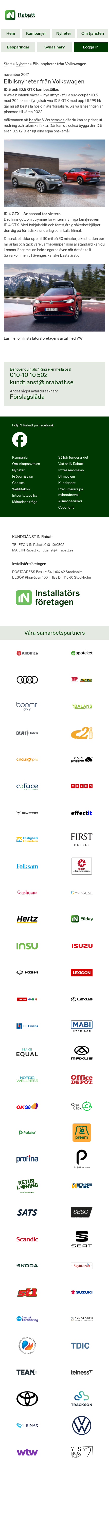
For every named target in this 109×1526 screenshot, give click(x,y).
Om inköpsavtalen (26, 464)
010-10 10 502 (29, 374)
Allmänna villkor (70, 501)
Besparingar (18, 47)
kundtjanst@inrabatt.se (42, 382)
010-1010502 (54, 545)
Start (8, 64)
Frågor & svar (22, 476)
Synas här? (54, 47)
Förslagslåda (27, 396)
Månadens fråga (24, 502)
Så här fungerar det (73, 457)
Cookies (18, 483)
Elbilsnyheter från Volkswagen (44, 81)
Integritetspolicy (25, 495)
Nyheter (63, 33)
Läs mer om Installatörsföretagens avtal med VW (43, 338)
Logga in (91, 47)
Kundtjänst (67, 483)
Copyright (66, 507)
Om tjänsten (92, 33)
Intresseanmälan (71, 470)
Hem (10, 33)
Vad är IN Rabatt (70, 464)
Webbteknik (21, 489)
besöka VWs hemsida (47, 120)
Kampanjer (36, 33)
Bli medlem (66, 476)
